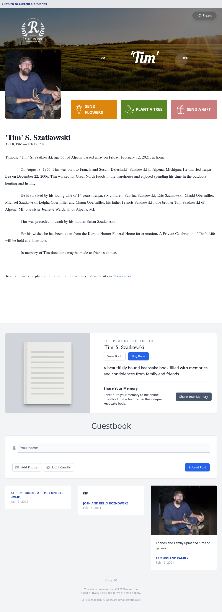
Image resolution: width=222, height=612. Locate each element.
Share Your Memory (193, 396)
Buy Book (138, 356)
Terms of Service (123, 593)
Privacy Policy (99, 593)
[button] (184, 510)
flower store (123, 275)
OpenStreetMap (115, 600)
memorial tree (58, 275)
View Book (114, 356)
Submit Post (197, 467)
